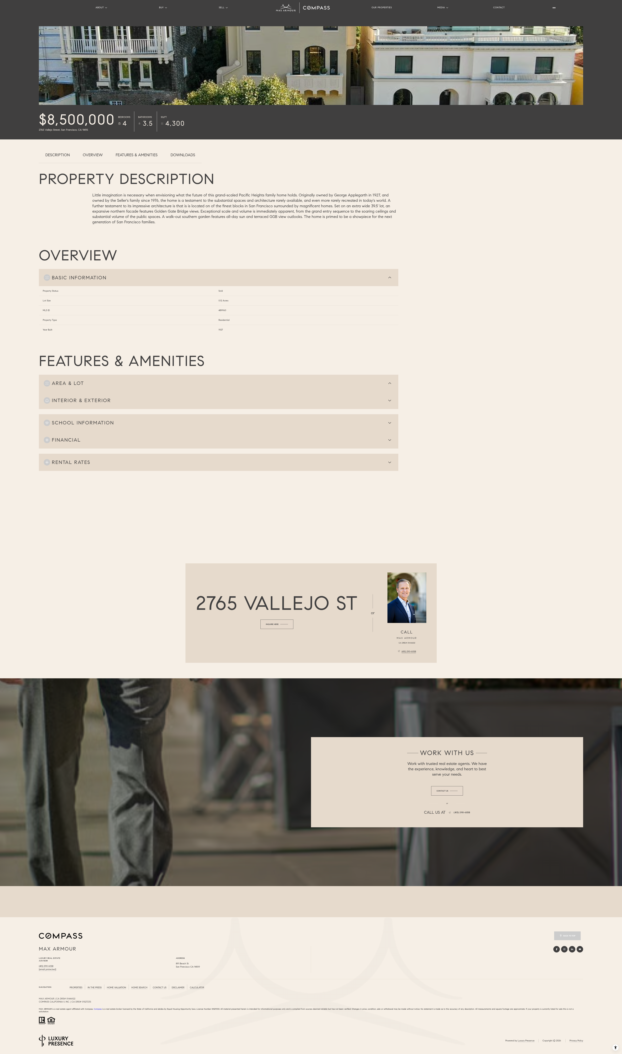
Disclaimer (178, 987)
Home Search (139, 987)
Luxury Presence (526, 1040)
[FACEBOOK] (556, 949)
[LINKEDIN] (572, 949)
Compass (98, 1009)
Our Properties (382, 7)
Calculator (197, 987)
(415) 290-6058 (409, 651)
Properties (76, 987)
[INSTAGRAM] (564, 949)
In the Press (95, 987)
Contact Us (159, 987)
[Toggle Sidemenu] (554, 8)
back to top (569, 935)
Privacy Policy (576, 1040)
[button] (447, 791)
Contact (499, 7)
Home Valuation (116, 987)
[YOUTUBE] (580, 949)
